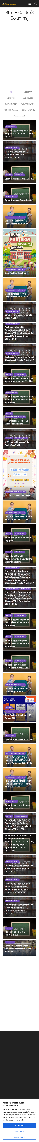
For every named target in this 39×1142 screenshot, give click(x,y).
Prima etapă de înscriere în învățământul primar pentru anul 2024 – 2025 (18, 784)
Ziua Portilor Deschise (15, 273)
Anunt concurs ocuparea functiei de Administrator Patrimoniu (17, 622)
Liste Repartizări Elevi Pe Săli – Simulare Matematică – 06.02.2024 (19, 868)
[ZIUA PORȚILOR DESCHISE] (19, 475)
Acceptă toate (19, 1125)
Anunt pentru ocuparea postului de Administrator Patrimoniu (17, 643)
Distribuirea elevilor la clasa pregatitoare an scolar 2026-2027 (19, 133)
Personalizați (19, 1131)
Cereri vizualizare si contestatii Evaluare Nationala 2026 (15, 154)
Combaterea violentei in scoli (19, 739)
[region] (19, 1120)
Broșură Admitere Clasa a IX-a (19, 179)
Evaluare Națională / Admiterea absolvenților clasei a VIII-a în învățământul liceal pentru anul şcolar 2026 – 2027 (19, 333)
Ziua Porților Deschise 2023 (18, 1076)
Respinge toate (19, 1137)
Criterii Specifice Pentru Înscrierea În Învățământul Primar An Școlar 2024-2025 (18, 760)
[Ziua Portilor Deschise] (19, 253)
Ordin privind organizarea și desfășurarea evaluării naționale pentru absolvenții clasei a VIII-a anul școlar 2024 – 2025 (18, 598)
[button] (29, 3)
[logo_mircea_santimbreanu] (9, 4)
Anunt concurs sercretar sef (19, 200)
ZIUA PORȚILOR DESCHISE (17, 495)
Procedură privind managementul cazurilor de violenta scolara (18, 559)
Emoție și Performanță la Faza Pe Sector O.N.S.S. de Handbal (18, 949)
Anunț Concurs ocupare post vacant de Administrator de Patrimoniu (19, 399)
